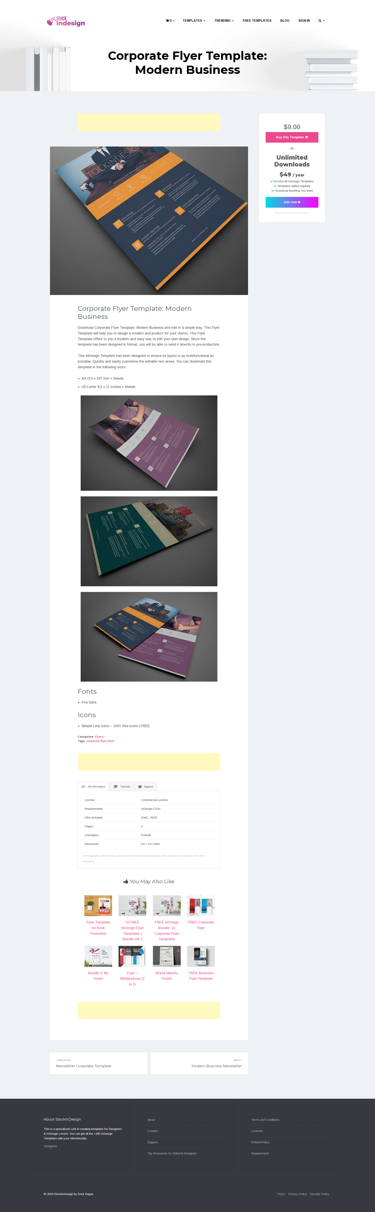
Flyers (99, 736)
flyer (111, 741)
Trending (222, 20)
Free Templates (257, 20)
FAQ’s (281, 1194)
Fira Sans (89, 702)
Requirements (260, 1153)
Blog (285, 20)
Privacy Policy (297, 1194)
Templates (192, 20)
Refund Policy (260, 1142)
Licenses (257, 1130)
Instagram (50, 1146)
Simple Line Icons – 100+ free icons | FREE (116, 726)
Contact (152, 1130)
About (151, 1119)
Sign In (304, 20)
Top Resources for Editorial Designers (172, 1153)
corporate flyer (96, 741)
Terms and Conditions (265, 1119)
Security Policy (319, 1194)
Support (152, 1142)
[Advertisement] (149, 122)
